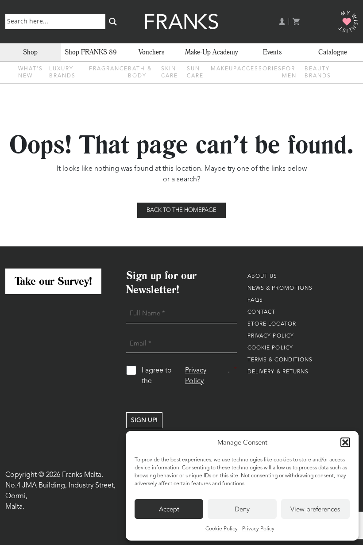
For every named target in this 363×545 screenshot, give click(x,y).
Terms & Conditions (280, 360)
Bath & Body (140, 72)
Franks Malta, (82, 475)
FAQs (255, 300)
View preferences (315, 509)
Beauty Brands (318, 72)
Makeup (224, 69)
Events (272, 52)
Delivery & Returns (278, 372)
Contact (261, 312)
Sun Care (195, 72)
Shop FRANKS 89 (91, 52)
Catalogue (332, 52)
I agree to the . (189, 376)
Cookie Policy (221, 529)
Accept (169, 509)
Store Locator (271, 324)
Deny (242, 509)
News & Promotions (280, 288)
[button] (345, 442)
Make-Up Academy (211, 52)
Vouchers (151, 52)
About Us (262, 276)
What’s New (30, 72)
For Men (289, 72)
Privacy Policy (258, 529)
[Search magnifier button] (112, 21)
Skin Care (169, 72)
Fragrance (108, 69)
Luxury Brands (62, 72)
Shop (30, 52)
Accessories (259, 69)
